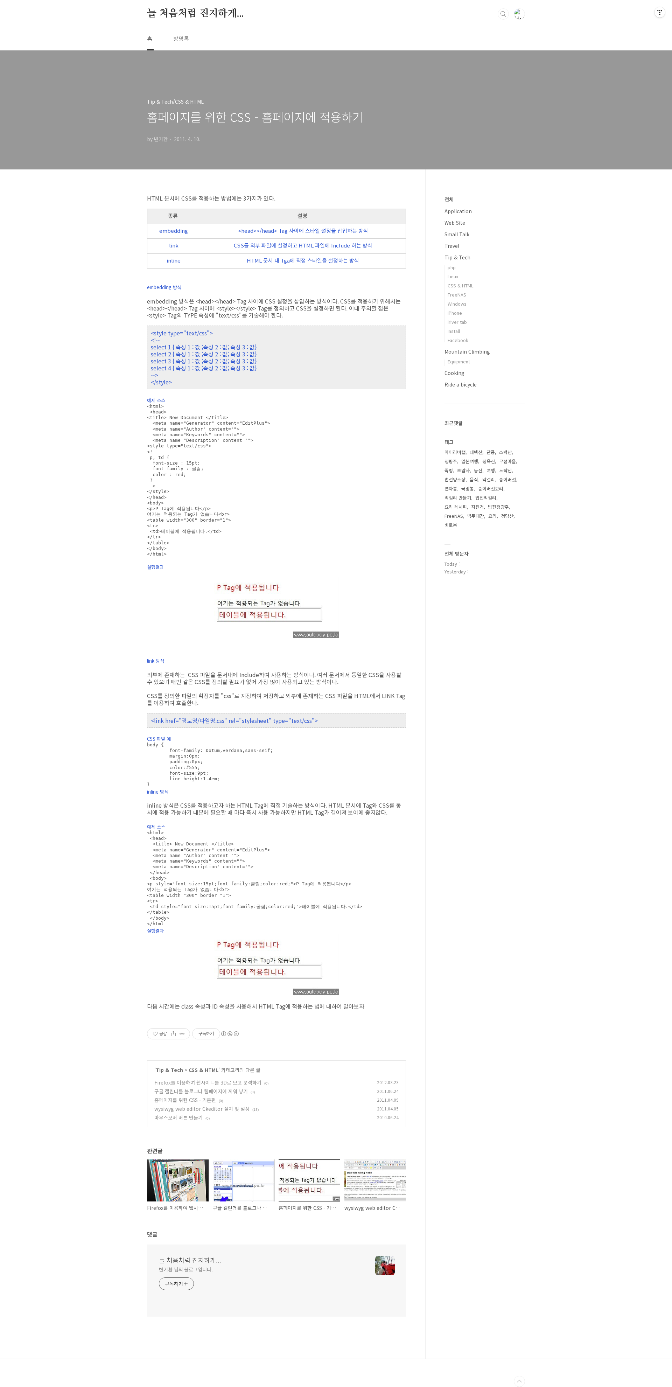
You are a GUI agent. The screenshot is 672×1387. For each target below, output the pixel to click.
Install (454, 331)
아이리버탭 (454, 452)
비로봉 (450, 525)
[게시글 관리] (182, 1034)
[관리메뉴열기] (659, 12)
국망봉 (467, 488)
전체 (449, 199)
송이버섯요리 (490, 488)
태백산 (476, 452)
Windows (457, 303)
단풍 (490, 452)
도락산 (505, 470)
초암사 (463, 470)
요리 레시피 (455, 506)
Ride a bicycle (460, 384)
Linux (453, 276)
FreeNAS (457, 294)
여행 (490, 470)
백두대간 (475, 516)
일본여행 (469, 461)
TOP (519, 1381)
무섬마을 (507, 461)
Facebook (458, 340)
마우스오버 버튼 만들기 (178, 1117)
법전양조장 (454, 479)
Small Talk (456, 234)
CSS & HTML (203, 1069)
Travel (451, 245)
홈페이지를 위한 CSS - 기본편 (185, 1099)
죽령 (448, 470)
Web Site (454, 222)
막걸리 (488, 479)
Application (458, 211)
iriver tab (457, 322)
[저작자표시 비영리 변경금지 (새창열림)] (229, 1034)
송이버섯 (507, 479)
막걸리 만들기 (457, 497)
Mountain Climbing (467, 351)
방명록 (181, 38)
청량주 (450, 461)
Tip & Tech (169, 1069)
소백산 (505, 452)
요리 (492, 516)
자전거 (477, 506)
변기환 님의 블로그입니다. (186, 1269)
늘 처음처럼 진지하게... (195, 14)
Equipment (459, 361)
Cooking (454, 372)
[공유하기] (173, 1034)
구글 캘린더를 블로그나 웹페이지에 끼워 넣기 (201, 1091)
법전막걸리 (485, 497)
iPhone (455, 312)
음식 (474, 479)
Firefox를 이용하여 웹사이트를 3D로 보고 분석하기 (207, 1082)
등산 (478, 470)
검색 (503, 14)
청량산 (507, 516)
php (452, 267)
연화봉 (450, 488)
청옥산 (488, 461)
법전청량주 (498, 506)
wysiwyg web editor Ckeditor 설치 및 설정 (202, 1108)
